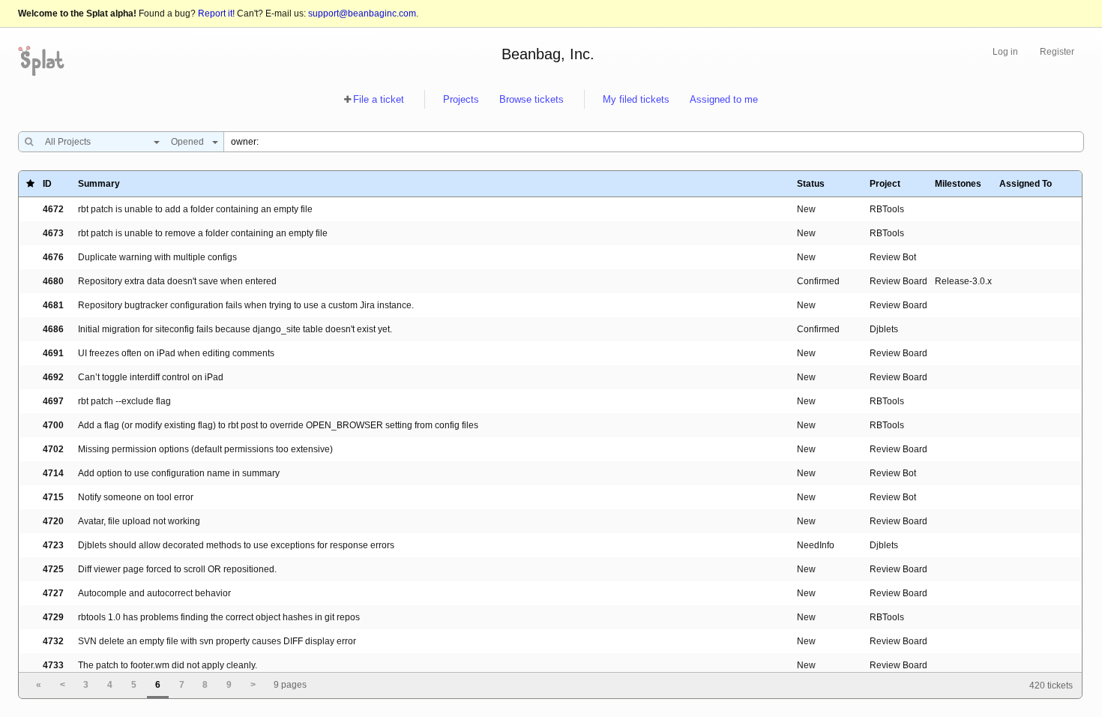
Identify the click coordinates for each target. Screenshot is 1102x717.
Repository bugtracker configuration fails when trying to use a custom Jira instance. (246, 305)
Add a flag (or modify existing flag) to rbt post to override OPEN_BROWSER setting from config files (278, 425)
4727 (53, 593)
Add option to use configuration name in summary (179, 473)
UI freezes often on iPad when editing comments (176, 353)
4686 (53, 329)
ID (47, 183)
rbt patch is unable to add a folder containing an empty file (195, 209)
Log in (1005, 51)
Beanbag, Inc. (548, 54)
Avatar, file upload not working (139, 521)
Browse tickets (531, 99)
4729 (53, 617)
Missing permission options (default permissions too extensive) (205, 449)
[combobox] (98, 141)
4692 (53, 377)
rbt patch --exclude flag (124, 401)
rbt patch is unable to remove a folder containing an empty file (203, 233)
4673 (53, 233)
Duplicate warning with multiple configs (157, 257)
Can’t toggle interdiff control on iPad (150, 377)
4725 (53, 569)
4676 (53, 257)
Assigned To (1025, 183)
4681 (53, 305)
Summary (99, 183)
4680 (53, 281)
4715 (53, 497)
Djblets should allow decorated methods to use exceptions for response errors (236, 545)
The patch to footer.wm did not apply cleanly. (167, 665)
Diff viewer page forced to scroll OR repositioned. (177, 569)
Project (885, 183)
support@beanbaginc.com (362, 13)
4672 (53, 209)
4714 (53, 473)
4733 (53, 665)
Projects (461, 99)
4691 (53, 353)
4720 (53, 521)
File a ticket (378, 99)
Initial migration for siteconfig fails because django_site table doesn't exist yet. (235, 329)
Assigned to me (724, 99)
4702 (53, 449)
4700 (53, 425)
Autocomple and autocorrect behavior (154, 593)
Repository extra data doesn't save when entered (177, 281)
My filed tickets (636, 99)
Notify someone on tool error (135, 497)
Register (1057, 51)
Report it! (216, 13)
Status (811, 183)
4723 (53, 545)
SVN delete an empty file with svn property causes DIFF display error (217, 641)
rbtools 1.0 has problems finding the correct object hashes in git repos (219, 617)
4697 (53, 401)
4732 (53, 641)
